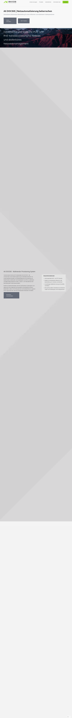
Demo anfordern (8, 20)
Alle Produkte (24, 21)
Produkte (41, 2)
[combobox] (69, 717)
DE (68, 716)
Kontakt (65, 2)
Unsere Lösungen (33, 2)
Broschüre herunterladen (9, 295)
